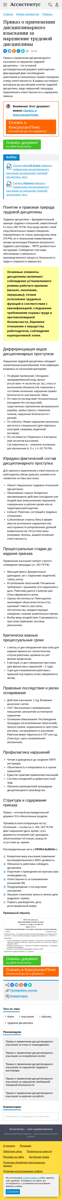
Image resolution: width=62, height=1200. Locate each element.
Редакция (25, 1146)
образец (46, 1016)
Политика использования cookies (22, 1171)
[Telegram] (9, 51)
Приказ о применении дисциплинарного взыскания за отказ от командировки (29, 1043)
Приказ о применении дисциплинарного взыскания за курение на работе (29, 1095)
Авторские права (39, 1157)
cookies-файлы (30, 1177)
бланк (10, 1016)
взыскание (27, 1016)
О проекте (9, 1146)
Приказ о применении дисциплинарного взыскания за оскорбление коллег (29, 1054)
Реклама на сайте (13, 1157)
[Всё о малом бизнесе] (25, 5)
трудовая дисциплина (20, 1023)
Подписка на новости (39, 1151)
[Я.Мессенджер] (23, 51)
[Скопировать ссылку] (27, 51)
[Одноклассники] (14, 51)
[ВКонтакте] (5, 51)
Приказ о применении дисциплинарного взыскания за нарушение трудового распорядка (29, 1067)
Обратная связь (12, 1151)
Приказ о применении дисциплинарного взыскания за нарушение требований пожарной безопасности (29, 1081)
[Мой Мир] (18, 51)
